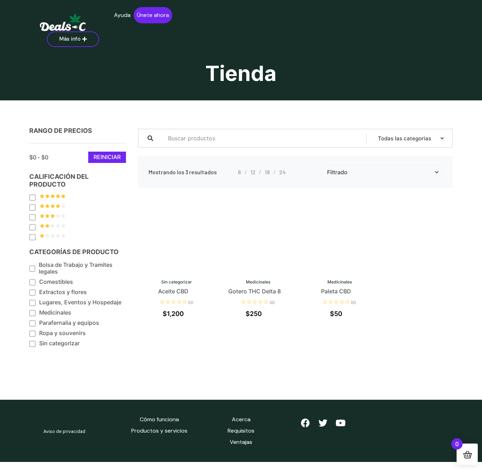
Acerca (241, 419)
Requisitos (241, 430)
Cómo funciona (159, 419)
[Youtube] (340, 423)
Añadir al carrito (182, 271)
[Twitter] (323, 423)
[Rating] (34, 197)
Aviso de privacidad (64, 431)
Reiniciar (107, 156)
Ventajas (241, 442)
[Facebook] (305, 423)
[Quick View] (164, 271)
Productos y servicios (159, 430)
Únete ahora (153, 15)
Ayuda (122, 15)
